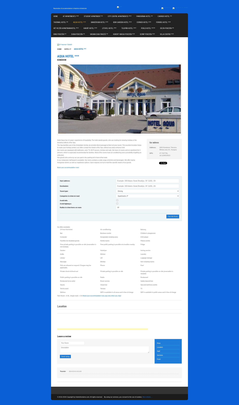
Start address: (65, 181)
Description (65, 347)
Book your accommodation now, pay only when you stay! (102, 296)
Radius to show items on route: (71, 207)
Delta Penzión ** (167, 28)
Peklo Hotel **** (148, 28)
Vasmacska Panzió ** (99, 34)
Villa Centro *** (167, 34)
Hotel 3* (67, 49)
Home (56, 16)
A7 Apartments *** (71, 16)
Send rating (65, 356)
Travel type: (64, 191)
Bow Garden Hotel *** (122, 22)
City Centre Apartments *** (119, 16)
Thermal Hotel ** (61, 22)
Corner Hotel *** (144, 22)
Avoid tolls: (64, 200)
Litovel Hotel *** (109, 28)
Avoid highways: (66, 204)
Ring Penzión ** (60, 34)
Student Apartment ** (93, 16)
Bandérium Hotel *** (99, 22)
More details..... (147, 397)
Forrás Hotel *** (163, 22)
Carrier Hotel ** (165, 16)
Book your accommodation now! (68, 167)
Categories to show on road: (70, 196)
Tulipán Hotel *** (128, 28)
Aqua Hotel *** (79, 22)
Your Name (65, 343)
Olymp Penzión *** (147, 34)
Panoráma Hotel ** (144, 16)
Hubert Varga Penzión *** (124, 34)
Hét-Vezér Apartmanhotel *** (66, 28)
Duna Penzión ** (78, 34)
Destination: (64, 186)
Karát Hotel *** (90, 28)
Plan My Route (173, 216)
